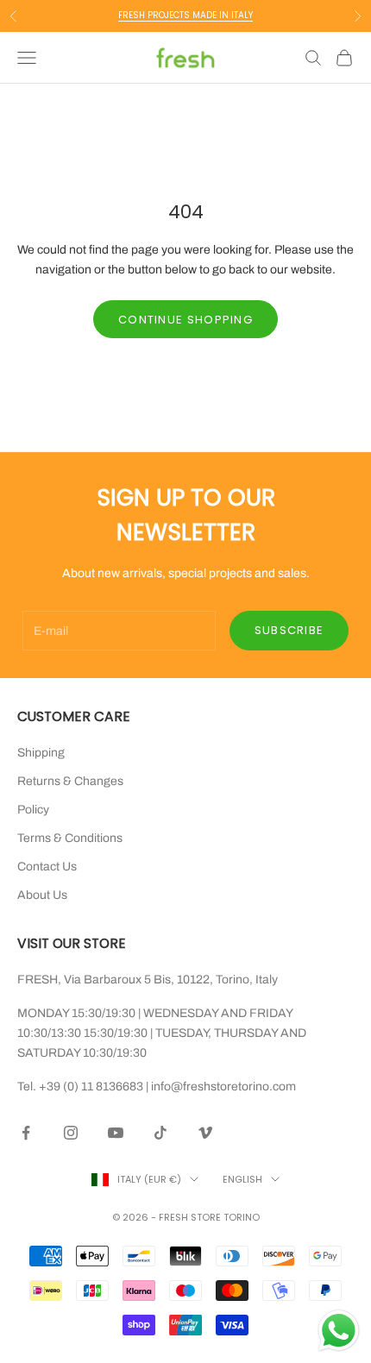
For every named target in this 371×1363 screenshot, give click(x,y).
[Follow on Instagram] (70, 1132)
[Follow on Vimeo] (205, 1132)
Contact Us (47, 866)
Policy (33, 809)
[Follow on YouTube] (115, 1132)
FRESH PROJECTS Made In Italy (185, 15)
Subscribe (289, 630)
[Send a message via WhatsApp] (338, 1330)
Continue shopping (185, 319)
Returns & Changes (70, 781)
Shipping (41, 752)
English (242, 1179)
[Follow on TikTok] (160, 1132)
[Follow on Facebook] (26, 1132)
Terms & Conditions (70, 838)
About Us (42, 895)
